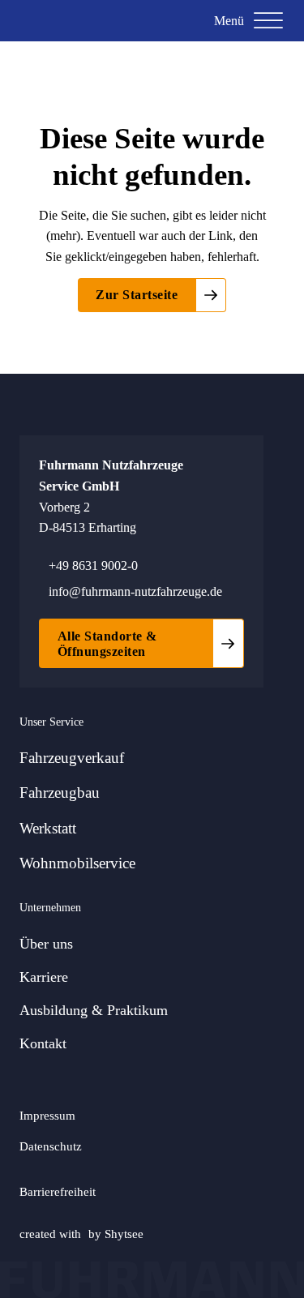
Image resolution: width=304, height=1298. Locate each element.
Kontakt (42, 1043)
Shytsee (124, 1233)
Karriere (43, 977)
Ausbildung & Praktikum (93, 1010)
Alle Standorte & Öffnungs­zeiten (107, 643)
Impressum (47, 1115)
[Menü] (268, 21)
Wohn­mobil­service (77, 863)
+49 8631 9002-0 (93, 565)
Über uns (46, 944)
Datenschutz (50, 1146)
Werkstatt (47, 828)
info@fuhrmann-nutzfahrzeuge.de (135, 591)
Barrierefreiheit (57, 1191)
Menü (229, 21)
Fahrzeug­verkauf (71, 757)
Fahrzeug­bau (59, 792)
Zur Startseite (137, 295)
